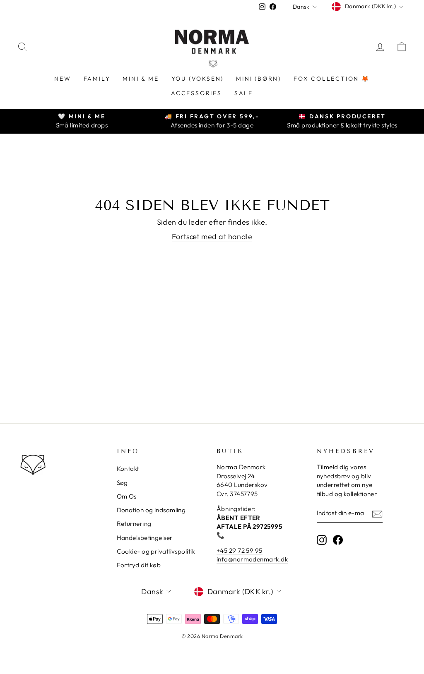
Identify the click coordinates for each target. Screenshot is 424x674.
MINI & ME (141, 78)
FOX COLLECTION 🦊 (332, 78)
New (62, 78)
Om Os (127, 496)
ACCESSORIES (196, 93)
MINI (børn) (258, 78)
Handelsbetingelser (145, 538)
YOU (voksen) (197, 78)
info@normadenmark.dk (252, 559)
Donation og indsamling (151, 510)
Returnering (134, 524)
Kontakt (128, 469)
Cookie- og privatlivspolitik (156, 551)
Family (97, 78)
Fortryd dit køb (139, 565)
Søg (122, 483)
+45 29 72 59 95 (240, 550)
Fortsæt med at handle (212, 236)
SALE (243, 93)
